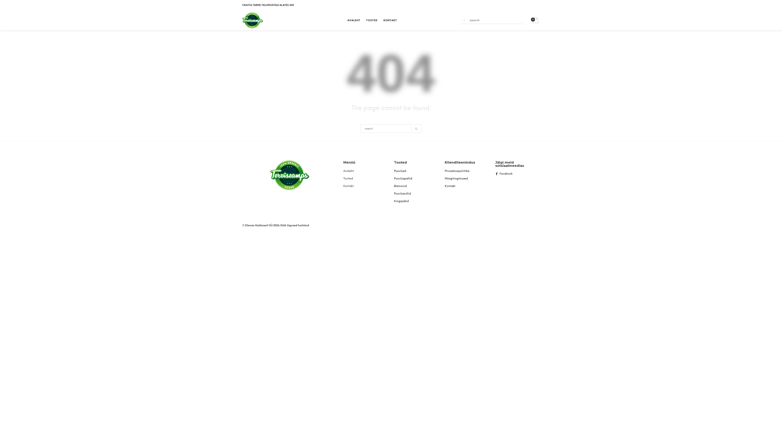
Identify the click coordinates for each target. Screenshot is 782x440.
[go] (464, 20)
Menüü (349, 162)
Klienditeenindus (460, 162)
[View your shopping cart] (535, 20)
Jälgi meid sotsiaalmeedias (509, 164)
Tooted (400, 162)
